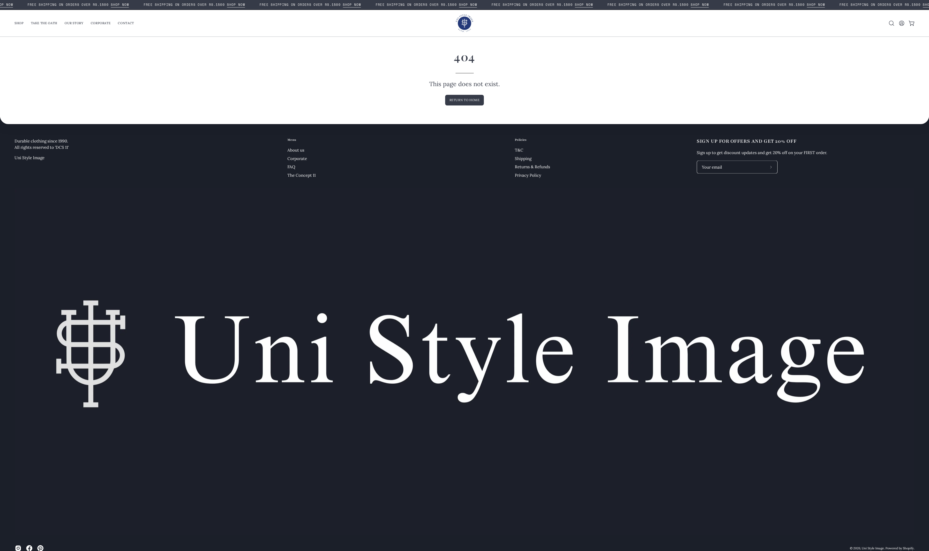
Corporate (297, 158)
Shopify (908, 548)
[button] (891, 23)
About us (295, 150)
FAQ (291, 166)
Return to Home (465, 100)
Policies (521, 140)
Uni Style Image (873, 548)
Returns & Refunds (532, 166)
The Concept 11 (301, 175)
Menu (291, 140)
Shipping (523, 158)
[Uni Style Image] (464, 23)
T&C (519, 150)
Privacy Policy (528, 175)
